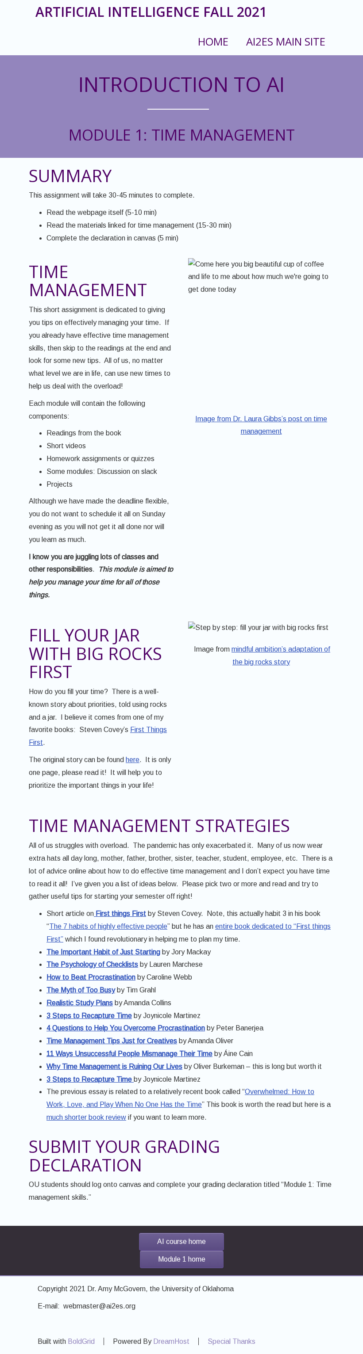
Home (213, 41)
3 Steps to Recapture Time (90, 1079)
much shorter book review (86, 1117)
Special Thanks (231, 1341)
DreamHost (171, 1341)
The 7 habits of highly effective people (108, 926)
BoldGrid (81, 1341)
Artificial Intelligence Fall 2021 (151, 11)
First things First (120, 913)
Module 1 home (181, 1259)
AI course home (181, 1241)
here (132, 759)
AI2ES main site (285, 41)
